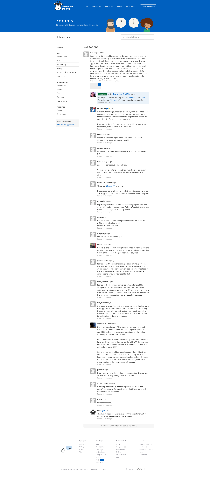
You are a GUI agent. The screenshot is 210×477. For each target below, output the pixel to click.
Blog (80, 452)
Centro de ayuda (145, 444)
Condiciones (84, 469)
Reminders (61, 114)
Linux (143, 97)
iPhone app (61, 64)
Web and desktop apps (66, 72)
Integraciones (101, 455)
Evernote (60, 97)
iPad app (60, 60)
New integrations (64, 101)
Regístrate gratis (148, 6)
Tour (86, 6)
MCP (99, 460)
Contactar (143, 455)
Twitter (60, 89)
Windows (133, 97)
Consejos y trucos (146, 449)
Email (59, 93)
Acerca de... (83, 444)
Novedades (96, 6)
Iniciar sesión (131, 6)
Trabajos (82, 447)
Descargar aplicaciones (100, 450)
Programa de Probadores (121, 448)
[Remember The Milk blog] (144, 469)
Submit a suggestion (65, 124)
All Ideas (60, 47)
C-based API (110, 186)
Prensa (81, 449)
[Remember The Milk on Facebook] (138, 469)
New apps (61, 76)
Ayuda (119, 6)
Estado (141, 452)
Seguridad (102, 469)
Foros (118, 444)
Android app (62, 56)
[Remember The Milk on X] (141, 469)
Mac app (113, 100)
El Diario (119, 452)
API (117, 457)
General (60, 110)
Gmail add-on (62, 85)
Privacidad (93, 469)
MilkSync (60, 68)
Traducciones (121, 455)
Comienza (143, 447)
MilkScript (100, 457)
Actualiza (109, 6)
